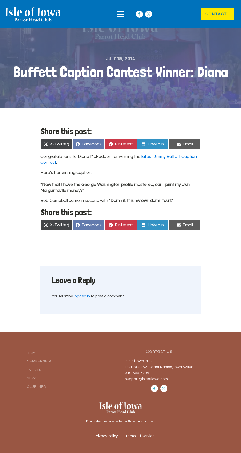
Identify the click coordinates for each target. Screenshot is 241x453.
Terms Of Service (140, 436)
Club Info (36, 387)
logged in (82, 296)
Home (32, 353)
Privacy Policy (106, 436)
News (32, 378)
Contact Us (159, 351)
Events (34, 370)
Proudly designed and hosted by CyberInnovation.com (120, 421)
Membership (39, 361)
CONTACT (211, 14)
